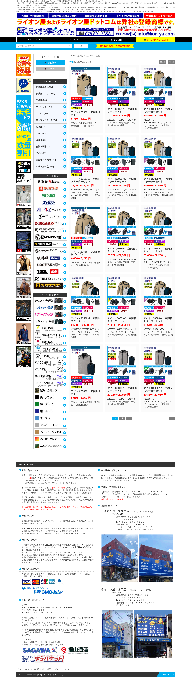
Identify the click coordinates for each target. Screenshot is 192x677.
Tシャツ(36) (42, 113)
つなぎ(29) (41, 133)
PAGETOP (168, 675)
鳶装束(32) (41, 140)
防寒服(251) (42, 126)
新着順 (171, 62)
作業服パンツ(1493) (45, 93)
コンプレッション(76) (46, 120)
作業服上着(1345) (44, 87)
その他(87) (41, 153)
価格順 (162, 62)
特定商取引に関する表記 (42, 669)
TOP (73, 56)
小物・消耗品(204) (45, 166)
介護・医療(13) (43, 146)
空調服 (80, 56)
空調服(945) (42, 100)
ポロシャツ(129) (44, 106)
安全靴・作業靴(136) (46, 160)
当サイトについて (22, 669)
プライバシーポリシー (63, 669)
